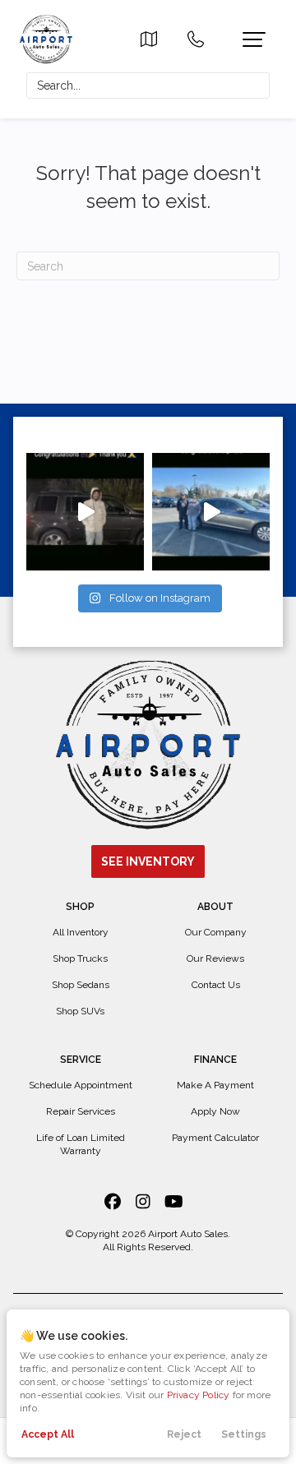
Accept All (47, 1434)
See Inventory (148, 861)
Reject (184, 1434)
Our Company (216, 932)
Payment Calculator (215, 1137)
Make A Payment (215, 1085)
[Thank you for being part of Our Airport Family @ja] (85, 511)
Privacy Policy (198, 1395)
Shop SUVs (80, 1011)
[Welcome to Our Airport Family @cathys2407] (211, 511)
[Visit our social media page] (113, 1202)
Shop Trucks (80, 958)
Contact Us (216, 985)
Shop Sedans (80, 985)
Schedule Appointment (80, 1085)
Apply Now (215, 1111)
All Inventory (81, 932)
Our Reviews (215, 958)
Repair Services (80, 1111)
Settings (243, 1434)
